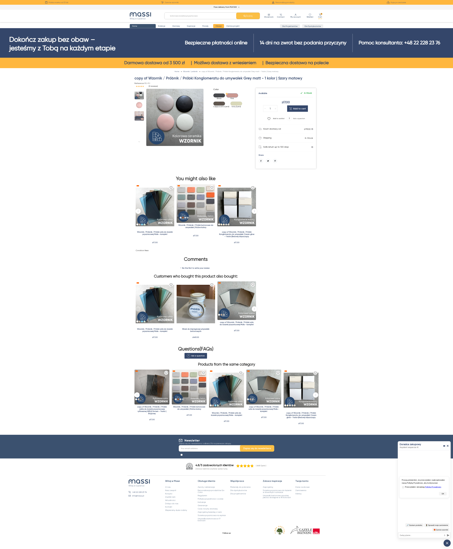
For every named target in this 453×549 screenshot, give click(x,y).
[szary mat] (226, 224)
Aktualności (170, 500)
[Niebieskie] (142, 224)
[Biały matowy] (219, 224)
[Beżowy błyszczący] (224, 224)
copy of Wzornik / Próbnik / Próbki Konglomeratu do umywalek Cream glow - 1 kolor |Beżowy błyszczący (236, 234)
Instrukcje (202, 502)
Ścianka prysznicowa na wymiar (212, 515)
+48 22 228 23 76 (139, 492)
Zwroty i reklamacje (206, 487)
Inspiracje (191, 26)
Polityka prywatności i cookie (210, 499)
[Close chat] (447, 543)
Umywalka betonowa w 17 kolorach (209, 520)
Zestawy (176, 26)
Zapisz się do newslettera (257, 448)
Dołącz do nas (171, 504)
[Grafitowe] (147, 224)
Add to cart (299, 108)
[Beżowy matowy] (221, 224)
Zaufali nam (170, 497)
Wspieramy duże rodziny (176, 510)
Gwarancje (203, 505)
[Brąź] (221, 315)
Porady (205, 26)
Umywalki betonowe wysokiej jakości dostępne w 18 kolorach (277, 496)
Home (177, 71)
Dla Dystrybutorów (313, 26)
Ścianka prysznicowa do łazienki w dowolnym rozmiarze (277, 491)
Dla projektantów (238, 494)
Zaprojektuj (268, 487)
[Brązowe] (140, 224)
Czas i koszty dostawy (208, 509)
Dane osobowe (302, 487)
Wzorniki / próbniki (190, 71)
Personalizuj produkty (284, 2)
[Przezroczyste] (137, 224)
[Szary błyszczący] (228, 224)
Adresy (298, 494)
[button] (320, 16)
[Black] (178, 218)
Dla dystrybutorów (238, 490)
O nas (168, 487)
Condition (140, 250)
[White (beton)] (181, 218)
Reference (139, 83)
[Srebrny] (219, 315)
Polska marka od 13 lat (58, 2)
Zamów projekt (233, 26)
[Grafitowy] (224, 315)
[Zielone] (144, 224)
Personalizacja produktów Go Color (211, 491)
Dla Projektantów (290, 26)
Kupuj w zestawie (398, 2)
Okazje (219, 26)
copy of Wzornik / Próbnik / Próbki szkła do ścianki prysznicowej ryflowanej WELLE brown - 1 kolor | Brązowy (152, 410)
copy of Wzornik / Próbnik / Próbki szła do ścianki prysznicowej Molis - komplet (237, 323)
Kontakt (168, 507)
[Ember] (183, 218)
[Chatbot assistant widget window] (424, 489)
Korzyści (168, 494)
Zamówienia (300, 490)
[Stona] (188, 218)
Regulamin (202, 496)
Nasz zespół (170, 490)
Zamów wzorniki (172, 2)
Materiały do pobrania (240, 487)
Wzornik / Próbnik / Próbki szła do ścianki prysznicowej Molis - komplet (155, 233)
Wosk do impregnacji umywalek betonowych (195, 330)
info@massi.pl (138, 496)
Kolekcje (161, 26)
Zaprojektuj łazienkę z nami (210, 512)
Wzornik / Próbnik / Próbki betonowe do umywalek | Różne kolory (195, 226)
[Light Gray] (185, 218)
